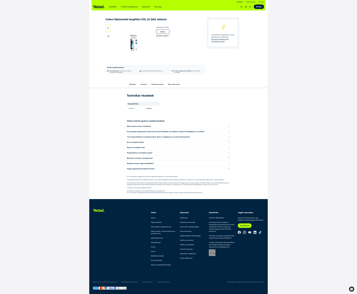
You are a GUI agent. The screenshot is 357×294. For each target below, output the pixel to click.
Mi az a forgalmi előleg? (135, 142)
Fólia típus (131, 108)
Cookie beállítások (163, 282)
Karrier (153, 251)
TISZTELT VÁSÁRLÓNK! (216, 218)
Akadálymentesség (157, 256)
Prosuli (153, 247)
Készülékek (112, 7)
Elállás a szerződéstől (187, 244)
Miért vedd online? (174, 84)
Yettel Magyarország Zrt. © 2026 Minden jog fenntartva (245, 282)
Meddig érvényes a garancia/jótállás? (140, 163)
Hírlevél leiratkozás (186, 249)
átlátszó (162, 32)
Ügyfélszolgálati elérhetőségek (190, 236)
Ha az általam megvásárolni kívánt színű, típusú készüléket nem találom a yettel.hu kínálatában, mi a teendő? (165, 131)
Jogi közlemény (147, 282)
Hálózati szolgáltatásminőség (161, 265)
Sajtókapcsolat (156, 242)
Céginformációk (156, 222)
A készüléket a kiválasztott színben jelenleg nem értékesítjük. (222, 38)
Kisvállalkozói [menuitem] (250, 2)
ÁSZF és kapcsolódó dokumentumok (105, 282)
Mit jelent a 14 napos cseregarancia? (140, 158)
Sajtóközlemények (157, 238)
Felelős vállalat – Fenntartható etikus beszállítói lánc (163, 232)
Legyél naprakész (245, 212)
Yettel (153, 212)
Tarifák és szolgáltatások (129, 7)
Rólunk (153, 218)
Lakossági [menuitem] (240, 2)
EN (250, 7)
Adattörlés (213, 212)
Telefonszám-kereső (186, 240)
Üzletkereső (184, 218)
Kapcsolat (184, 212)
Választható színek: (162, 27)
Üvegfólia (149, 108)
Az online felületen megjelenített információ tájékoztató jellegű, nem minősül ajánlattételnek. (152, 176)
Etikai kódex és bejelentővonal (161, 227)
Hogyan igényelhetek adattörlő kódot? (141, 169)
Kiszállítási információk (187, 222)
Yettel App (157, 7)
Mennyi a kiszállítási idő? (136, 147)
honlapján (227, 244)
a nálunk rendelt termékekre (187, 71)
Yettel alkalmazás (186, 231)
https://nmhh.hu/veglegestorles (219, 247)
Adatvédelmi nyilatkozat (129, 282)
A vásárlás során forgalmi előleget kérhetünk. (139, 187)
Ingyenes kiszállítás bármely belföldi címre (152, 70)
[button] (351, 289)
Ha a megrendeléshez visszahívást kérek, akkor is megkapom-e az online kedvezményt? (158, 137)
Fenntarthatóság (156, 260)
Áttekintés (132, 84)
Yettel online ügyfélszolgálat (189, 227)
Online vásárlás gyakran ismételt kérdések (145, 121)
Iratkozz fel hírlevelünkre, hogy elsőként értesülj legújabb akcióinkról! (250, 219)
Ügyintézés (146, 7)
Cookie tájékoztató (186, 258)
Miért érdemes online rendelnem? (139, 126)
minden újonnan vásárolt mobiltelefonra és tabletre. (121, 71)
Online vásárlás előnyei (115, 67)
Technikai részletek (157, 84)
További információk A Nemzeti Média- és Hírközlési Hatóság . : (222, 244)
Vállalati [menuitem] (261, 2)
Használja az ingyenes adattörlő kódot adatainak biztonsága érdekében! (222, 237)
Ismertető (144, 84)
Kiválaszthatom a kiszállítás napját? (139, 153)
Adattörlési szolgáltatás (188, 253)
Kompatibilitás (133, 104)
